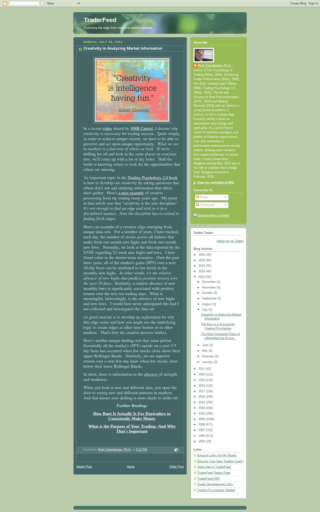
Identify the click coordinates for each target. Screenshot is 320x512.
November (209, 287)
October (208, 293)
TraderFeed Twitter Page (214, 473)
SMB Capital (141, 128)
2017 (202, 391)
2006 (202, 435)
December (209, 282)
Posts (203, 197)
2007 (202, 430)
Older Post (176, 466)
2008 (202, 424)
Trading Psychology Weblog (216, 490)
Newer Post (84, 466)
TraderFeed (100, 19)
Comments (207, 205)
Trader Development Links (215, 484)
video (107, 128)
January (208, 362)
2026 (202, 254)
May (205, 350)
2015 (202, 402)
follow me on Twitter (230, 241)
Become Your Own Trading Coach (220, 461)
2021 (202, 368)
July (205, 309)
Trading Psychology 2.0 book (153, 177)
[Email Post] (176, 449)
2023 (202, 271)
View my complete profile (215, 182)
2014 (202, 408)
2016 (202, 396)
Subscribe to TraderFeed (214, 467)
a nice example (131, 192)
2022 (202, 277)
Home (131, 466)
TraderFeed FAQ (208, 478)
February (208, 356)
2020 (202, 374)
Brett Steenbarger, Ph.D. (214, 65)
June (205, 345)
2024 (202, 265)
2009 (202, 419)
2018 (202, 385)
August (207, 304)
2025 (202, 260)
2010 (202, 413)
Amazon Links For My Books (217, 455)
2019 (202, 380)
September (210, 298)
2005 (202, 441)
